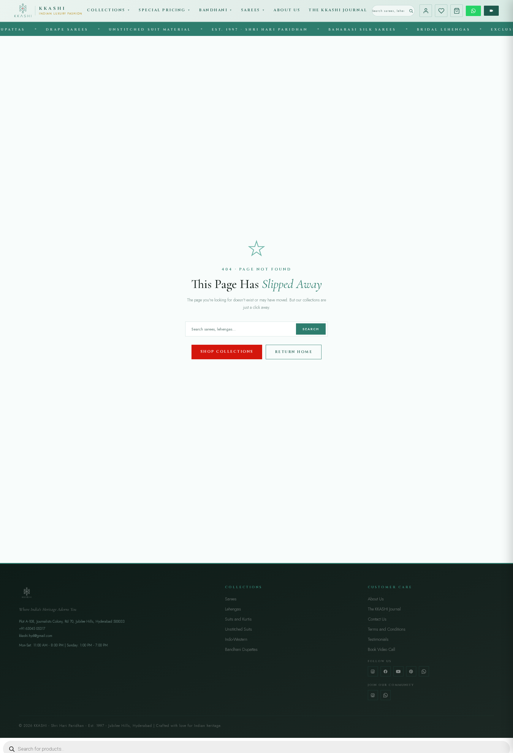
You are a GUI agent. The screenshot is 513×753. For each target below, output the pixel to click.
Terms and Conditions (387, 629)
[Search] (411, 10)
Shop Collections (226, 351)
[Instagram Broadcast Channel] (373, 695)
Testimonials (378, 639)
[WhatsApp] (424, 671)
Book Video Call (381, 649)
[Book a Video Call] (491, 11)
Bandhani (216, 10)
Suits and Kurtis (238, 619)
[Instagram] (373, 671)
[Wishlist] (441, 10)
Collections (108, 10)
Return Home (294, 352)
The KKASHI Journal (337, 10)
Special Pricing (165, 10)
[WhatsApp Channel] (386, 695)
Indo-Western (236, 639)
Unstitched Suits (238, 629)
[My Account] (425, 10)
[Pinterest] (411, 671)
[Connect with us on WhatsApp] (473, 11)
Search (311, 329)
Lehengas (233, 609)
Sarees (253, 10)
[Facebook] (386, 671)
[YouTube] (398, 671)
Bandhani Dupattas (241, 649)
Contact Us (377, 619)
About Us (286, 10)
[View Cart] (456, 10)
